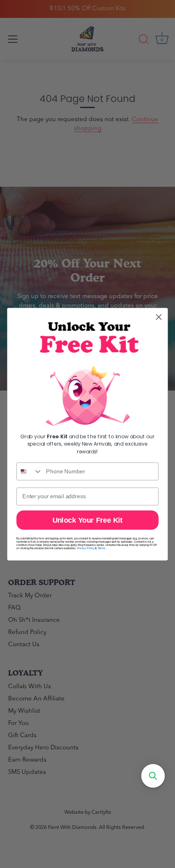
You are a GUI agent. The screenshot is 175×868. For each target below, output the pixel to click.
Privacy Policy (85, 548)
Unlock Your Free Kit (87, 519)
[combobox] (29, 471)
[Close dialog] (159, 317)
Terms (101, 548)
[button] (153, 776)
